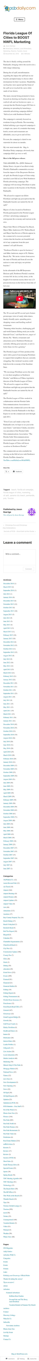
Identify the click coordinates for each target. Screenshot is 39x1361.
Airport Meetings (9, 893)
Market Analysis (8, 1058)
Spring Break (7, 1175)
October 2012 (7, 649)
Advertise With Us (9, 1255)
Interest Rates (7, 1041)
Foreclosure (7, 1003)
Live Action (7, 1051)
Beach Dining (7, 921)
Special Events (8, 1168)
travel (25, 51)
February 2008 (8, 841)
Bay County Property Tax (11, 917)
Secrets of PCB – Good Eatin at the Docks (19, 531)
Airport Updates (8, 900)
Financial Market (8, 986)
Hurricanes (7, 1037)
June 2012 (6, 662)
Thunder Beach (8, 1199)
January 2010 (7, 762)
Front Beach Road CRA (11, 1007)
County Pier (7, 955)
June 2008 (6, 827)
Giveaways (7, 1014)
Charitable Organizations (11, 941)
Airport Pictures (8, 897)
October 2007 (7, 855)
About (5, 1286)
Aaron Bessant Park (9, 883)
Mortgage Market (9, 1068)
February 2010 (8, 759)
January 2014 (7, 597)
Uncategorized (8, 1219)
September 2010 (8, 734)
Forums (5, 1268)
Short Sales (7, 1161)
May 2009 (6, 789)
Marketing (6, 51)
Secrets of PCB (8, 1158)
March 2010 (7, 755)
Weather (6, 1233)
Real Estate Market (9, 1141)
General (16, 48)
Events (5, 976)
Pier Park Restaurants (10, 1130)
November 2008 (8, 810)
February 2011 (8, 717)
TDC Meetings (8, 1182)
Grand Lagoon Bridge (10, 1017)
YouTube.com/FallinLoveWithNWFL (16, 460)
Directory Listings (9, 1315)
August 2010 (7, 738)
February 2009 (8, 800)
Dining (5, 965)
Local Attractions (25, 48)
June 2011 (6, 704)
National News (8, 1072)
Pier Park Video (8, 1134)
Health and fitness (9, 1031)
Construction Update (10, 952)
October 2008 (7, 813)
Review (5, 1151)
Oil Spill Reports (8, 1096)
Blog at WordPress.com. (19, 1354)
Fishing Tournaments (10, 996)
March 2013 (7, 631)
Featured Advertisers (13, 1292)
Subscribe (6, 1322)
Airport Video (8, 904)
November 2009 (8, 769)
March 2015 (7, 587)
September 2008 (8, 817)
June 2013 (6, 621)
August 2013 (7, 614)
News (5, 1089)
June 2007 (6, 868)
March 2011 (7, 714)
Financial (6, 983)
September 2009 (8, 776)
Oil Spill (6, 1092)
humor (5, 1034)
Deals (5, 962)
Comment (28, 569)
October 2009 (7, 772)
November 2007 (8, 851)
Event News (7, 972)
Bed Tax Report (8, 931)
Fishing (5, 989)
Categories (6, 1258)
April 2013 (7, 628)
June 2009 (6, 786)
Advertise (6, 1289)
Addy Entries (7, 1251)
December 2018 (8, 583)
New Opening (8, 1086)
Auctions (6, 914)
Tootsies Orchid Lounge (11, 1206)
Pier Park (6, 1120)
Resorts (13, 51)
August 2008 (7, 820)
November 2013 (8, 604)
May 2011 (6, 707)
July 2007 (6, 865)
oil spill (6, 495)
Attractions (9, 48)
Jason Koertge (10, 46)
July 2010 (6, 741)
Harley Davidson (9, 1027)
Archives (6, 1308)
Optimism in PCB (9, 1103)
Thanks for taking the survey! (13, 1279)
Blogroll (6, 934)
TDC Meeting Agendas (11, 1178)
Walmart (6, 1230)
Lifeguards (6, 1048)
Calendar (6, 938)
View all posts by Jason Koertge (13, 515)
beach (13, 490)
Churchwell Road (9, 945)
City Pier (6, 948)
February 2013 (8, 635)
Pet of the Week (8, 1110)
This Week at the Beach (11, 1195)
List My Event (8, 1332)
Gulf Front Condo (9, 1024)
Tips (4, 1202)
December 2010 (8, 724)
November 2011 (8, 686)
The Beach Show (9, 1189)
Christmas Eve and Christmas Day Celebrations (15, 526)
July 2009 (6, 783)
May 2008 (6, 831)
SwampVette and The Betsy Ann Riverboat (18, 1300)
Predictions (7, 1137)
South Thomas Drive (10, 1165)
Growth (5, 1020)
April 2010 (7, 752)
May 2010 (6, 748)
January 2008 (7, 844)
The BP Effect (8, 1192)
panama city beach (17, 495)
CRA (5, 959)
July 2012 (6, 659)
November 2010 (8, 728)
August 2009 (7, 779)
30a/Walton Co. (8, 880)
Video (5, 1226)
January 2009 (7, 803)
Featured (6, 979)
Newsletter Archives (13, 1325)
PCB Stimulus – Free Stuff (12, 1106)
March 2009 (7, 796)
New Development (9, 1082)
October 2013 (7, 607)
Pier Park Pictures (9, 1127)
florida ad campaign (25, 490)
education (6, 969)
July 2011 (6, 700)
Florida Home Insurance (11, 1000)
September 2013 (8, 611)
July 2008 (6, 824)
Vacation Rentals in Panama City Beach (22, 1305)
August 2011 (7, 697)
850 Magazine (8, 1248)
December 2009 (8, 765)
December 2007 (8, 848)
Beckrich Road (8, 928)
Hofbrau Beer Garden (16, 1296)
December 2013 (8, 601)
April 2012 (7, 669)
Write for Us (7, 1318)
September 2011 (8, 693)
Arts (4, 907)
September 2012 (8, 652)
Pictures (6, 1116)
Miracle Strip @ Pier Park (11, 1065)
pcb (4, 498)
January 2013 (7, 638)
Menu (20, 19)
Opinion (6, 1099)
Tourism (19, 51)
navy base (6, 1079)
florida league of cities (12, 492)
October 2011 (7, 690)
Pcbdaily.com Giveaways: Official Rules (16, 1275)
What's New (7, 1237)
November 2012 (8, 645)
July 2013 (6, 618)
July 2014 (6, 594)
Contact (5, 1312)
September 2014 (8, 590)
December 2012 (8, 642)
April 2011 (7, 710)
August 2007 (7, 861)
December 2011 (8, 683)
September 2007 (8, 858)
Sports (5, 1171)
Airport (5, 890)
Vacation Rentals (8, 1223)
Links (5, 1272)
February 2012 (8, 676)
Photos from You (8, 1113)
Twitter (5, 1216)
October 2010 (7, 731)
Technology (7, 1185)
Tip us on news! (8, 1282)
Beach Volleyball (9, 924)
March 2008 (7, 837)
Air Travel (6, 886)
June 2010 (6, 745)
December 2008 (8, 807)
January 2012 (7, 679)
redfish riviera (7, 1144)
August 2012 (7, 655)
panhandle (30, 495)
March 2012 (7, 673)
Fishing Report (8, 993)
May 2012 (6, 666)
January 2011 (7, 721)
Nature (5, 1075)
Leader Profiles (8, 1044)
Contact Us (7, 1339)
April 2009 (7, 793)
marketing (26, 492)
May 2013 (6, 625)
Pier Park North (8, 1123)
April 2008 (7, 834)
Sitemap (6, 1336)
